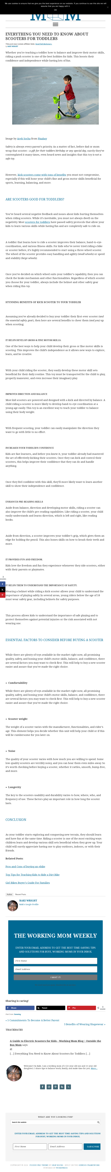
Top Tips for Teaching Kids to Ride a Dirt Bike (33, 874)
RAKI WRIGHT (28, 900)
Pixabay (42, 138)
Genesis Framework (89, 1165)
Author (9, 894)
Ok (55, 10)
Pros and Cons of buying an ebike (25, 866)
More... (94, 1068)
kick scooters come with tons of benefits (42, 174)
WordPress (62, 1168)
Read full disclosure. (43, 44)
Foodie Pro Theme (39, 1165)
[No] (107, 7)
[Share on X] (2, 589)
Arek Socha (24, 138)
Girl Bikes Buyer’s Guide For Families (28, 882)
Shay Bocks (57, 1165)
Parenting (17, 1014)
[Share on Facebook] (2, 584)
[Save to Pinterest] (2, 595)
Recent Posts (20, 894)
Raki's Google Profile (29, 904)
